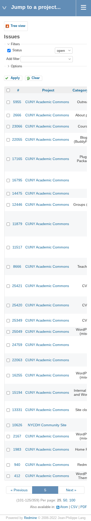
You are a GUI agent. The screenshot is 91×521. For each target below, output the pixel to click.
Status (16, 50)
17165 (17, 159)
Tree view (18, 26)
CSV (74, 507)
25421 (17, 286)
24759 (17, 345)
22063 (17, 360)
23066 (17, 126)
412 (17, 476)
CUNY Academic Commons (47, 102)
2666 (17, 115)
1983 (17, 449)
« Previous (19, 490)
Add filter (12, 59)
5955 (17, 102)
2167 (17, 436)
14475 (17, 193)
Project (48, 90)
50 (65, 500)
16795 (17, 180)
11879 (17, 224)
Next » (71, 490)
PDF (83, 507)
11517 (17, 247)
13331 (17, 410)
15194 (17, 392)
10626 (17, 425)
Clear (36, 78)
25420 (17, 305)
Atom (64, 507)
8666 (17, 266)
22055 (17, 139)
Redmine (30, 518)
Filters (15, 44)
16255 (17, 375)
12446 (17, 204)
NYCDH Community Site (47, 425)
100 (72, 500)
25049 (17, 331)
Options (16, 66)
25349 (17, 320)
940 (17, 465)
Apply (15, 78)
